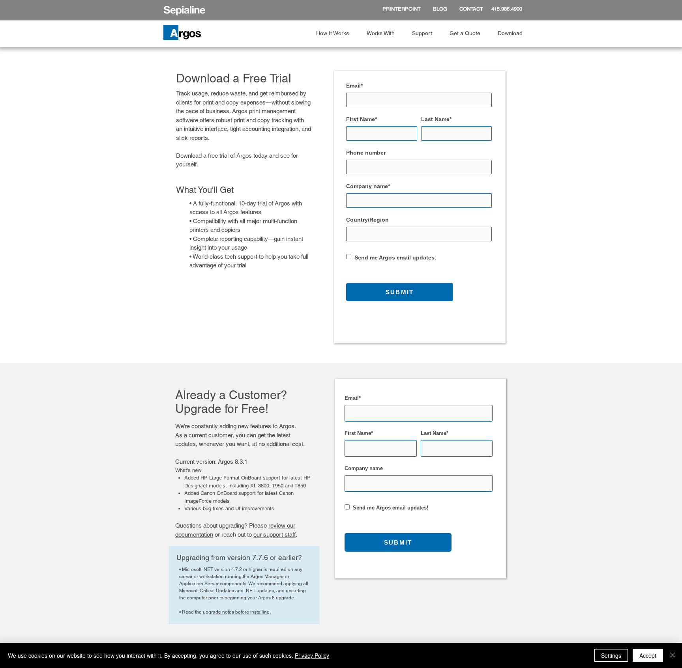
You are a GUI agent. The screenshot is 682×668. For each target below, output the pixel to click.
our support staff (274, 534)
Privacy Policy (312, 655)
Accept (647, 655)
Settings (611, 655)
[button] (335, 33)
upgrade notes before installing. (237, 612)
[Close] (672, 655)
